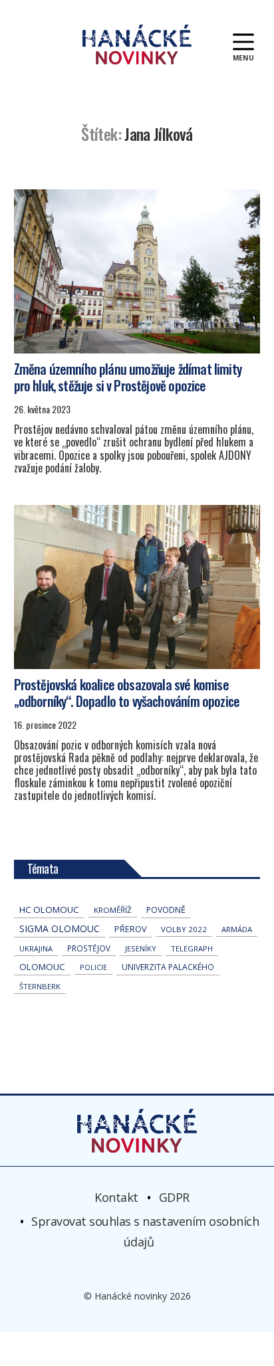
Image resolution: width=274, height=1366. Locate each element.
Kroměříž (113, 910)
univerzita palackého (168, 967)
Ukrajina (36, 948)
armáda (236, 929)
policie (93, 967)
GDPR (174, 1197)
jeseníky (140, 948)
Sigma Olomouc (59, 928)
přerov (130, 929)
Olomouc (42, 967)
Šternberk (40, 986)
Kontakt (116, 1197)
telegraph (192, 948)
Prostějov (88, 948)
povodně (166, 910)
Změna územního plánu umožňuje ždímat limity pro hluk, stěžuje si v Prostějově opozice (127, 377)
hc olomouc (49, 910)
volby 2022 (184, 929)
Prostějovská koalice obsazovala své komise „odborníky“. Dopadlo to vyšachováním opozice (126, 692)
